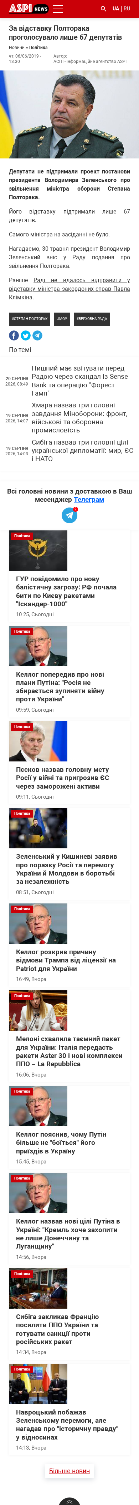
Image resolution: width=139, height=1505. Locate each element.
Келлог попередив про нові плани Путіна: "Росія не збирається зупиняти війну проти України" (60, 687)
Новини (17, 47)
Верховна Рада (93, 319)
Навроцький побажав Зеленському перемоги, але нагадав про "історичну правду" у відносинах (67, 1424)
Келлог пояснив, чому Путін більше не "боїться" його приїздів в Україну (61, 1143)
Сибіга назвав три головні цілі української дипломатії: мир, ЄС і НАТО (82, 450)
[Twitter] (26, 335)
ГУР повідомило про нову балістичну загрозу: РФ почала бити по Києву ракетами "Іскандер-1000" (66, 591)
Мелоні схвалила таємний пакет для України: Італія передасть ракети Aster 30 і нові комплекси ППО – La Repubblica (69, 1051)
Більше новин (69, 1471)
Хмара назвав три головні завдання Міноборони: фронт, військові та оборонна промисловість (80, 417)
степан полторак (30, 319)
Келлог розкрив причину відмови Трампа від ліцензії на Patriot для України (66, 960)
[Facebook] (14, 335)
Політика (38, 47)
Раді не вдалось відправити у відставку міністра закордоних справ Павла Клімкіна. (69, 289)
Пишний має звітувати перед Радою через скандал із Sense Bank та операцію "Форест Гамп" (80, 380)
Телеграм (89, 499)
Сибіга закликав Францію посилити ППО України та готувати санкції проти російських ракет (57, 1329)
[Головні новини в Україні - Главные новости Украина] (29, 8)
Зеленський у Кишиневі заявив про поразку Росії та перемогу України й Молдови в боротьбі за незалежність (66, 869)
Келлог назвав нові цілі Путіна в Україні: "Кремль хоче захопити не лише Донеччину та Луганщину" (68, 1233)
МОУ (63, 319)
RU (127, 8)
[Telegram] (37, 335)
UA (116, 8)
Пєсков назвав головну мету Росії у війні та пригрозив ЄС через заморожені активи (62, 778)
